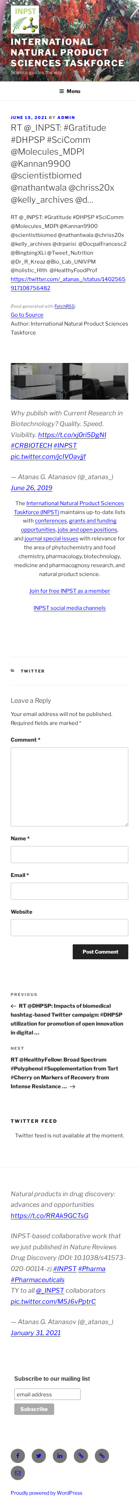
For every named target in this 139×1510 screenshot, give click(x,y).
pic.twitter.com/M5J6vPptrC (53, 1301)
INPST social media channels (70, 608)
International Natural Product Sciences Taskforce (68, 52)
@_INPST (50, 1290)
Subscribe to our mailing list (52, 1379)
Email (20, 875)
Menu (73, 91)
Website (21, 912)
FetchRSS (64, 306)
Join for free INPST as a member (69, 591)
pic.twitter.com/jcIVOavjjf (48, 456)
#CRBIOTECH (31, 445)
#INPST (65, 445)
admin (66, 117)
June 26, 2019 (31, 488)
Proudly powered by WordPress (46, 1493)
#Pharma (91, 1268)
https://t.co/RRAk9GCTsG (49, 1215)
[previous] (20, 381)
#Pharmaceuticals (38, 1279)
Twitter (33, 671)
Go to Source (27, 315)
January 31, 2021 (36, 1333)
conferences (51, 521)
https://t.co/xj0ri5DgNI (72, 435)
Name (20, 838)
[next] (119, 381)
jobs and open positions (87, 529)
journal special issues (51, 538)
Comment (25, 740)
